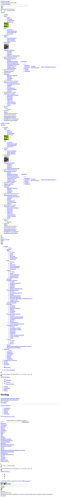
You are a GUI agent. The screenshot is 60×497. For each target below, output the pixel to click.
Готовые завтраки (8, 71)
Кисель (9, 60)
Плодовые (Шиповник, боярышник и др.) (13, 64)
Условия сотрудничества (35, 67)
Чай (5, 28)
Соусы (5, 107)
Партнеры (27, 67)
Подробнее (3, 402)
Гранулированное (11, 38)
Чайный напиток (11, 68)
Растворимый (10, 20)
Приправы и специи (9, 93)
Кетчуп (9, 109)
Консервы (6, 74)
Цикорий (6, 43)
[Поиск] (2, 241)
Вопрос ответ (4, 460)
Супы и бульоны (11, 103)
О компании (27, 64)
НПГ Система (26, 481)
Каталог (3, 12)
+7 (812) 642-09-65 (5, 4)
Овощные (9, 78)
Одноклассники (10, 384)
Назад (10, 248)
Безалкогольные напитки (10, 82)
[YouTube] (4, 476)
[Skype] (8, 484)
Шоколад (9, 54)
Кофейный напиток (12, 61)
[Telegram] (10, 484)
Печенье (9, 53)
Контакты (53, 67)
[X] (4, 484)
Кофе (5, 16)
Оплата (43, 67)
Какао (5, 36)
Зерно (8, 17)
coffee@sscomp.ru (5, 377)
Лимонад (9, 85)
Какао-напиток (11, 39)
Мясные (9, 76)
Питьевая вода (11, 88)
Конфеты (9, 51)
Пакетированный (11, 32)
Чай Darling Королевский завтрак (9, 399)
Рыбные (9, 79)
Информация (4, 453)
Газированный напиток (13, 83)
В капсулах (10, 21)
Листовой (9, 29)
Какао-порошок (11, 41)
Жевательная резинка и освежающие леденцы (10, 116)
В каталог (3, 495)
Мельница (10, 96)
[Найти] (2, 7)
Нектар (9, 86)
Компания (24, 61)
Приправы (10, 98)
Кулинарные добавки (12, 95)
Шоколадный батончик (13, 55)
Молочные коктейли (12, 62)
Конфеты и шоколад (9, 50)
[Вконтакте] (4, 474)
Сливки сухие (11, 67)
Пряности (9, 99)
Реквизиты (27, 71)
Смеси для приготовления (11, 101)
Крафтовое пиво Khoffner (11, 120)
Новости (3, 458)
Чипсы (6, 112)
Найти (2, 487)
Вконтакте (8, 380)
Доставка (47, 67)
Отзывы (26, 69)
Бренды (26, 68)
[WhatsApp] (6, 484)
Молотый (9, 19)
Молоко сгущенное (12, 75)
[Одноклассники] (4, 478)
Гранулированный (12, 31)
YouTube (8, 382)
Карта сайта (4, 482)
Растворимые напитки (10, 58)
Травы (8, 105)
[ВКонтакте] (1, 484)
